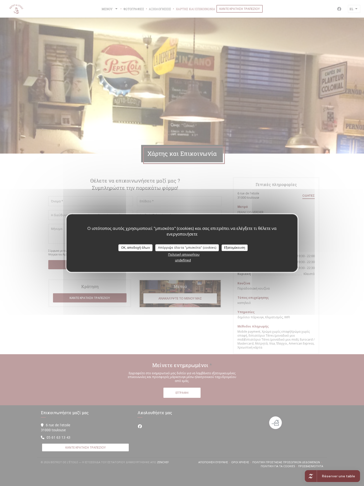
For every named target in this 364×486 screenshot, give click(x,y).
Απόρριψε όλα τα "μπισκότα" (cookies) (187, 247)
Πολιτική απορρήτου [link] (184, 254)
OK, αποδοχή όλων (135, 247)
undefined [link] (183, 260)
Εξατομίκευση (234, 247)
